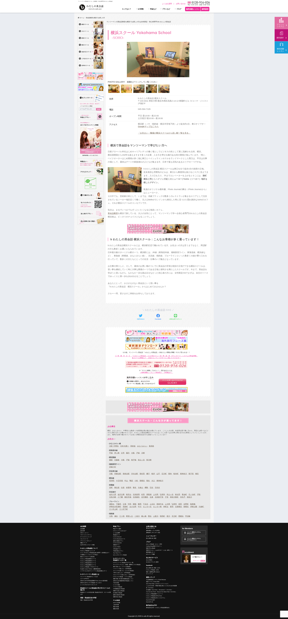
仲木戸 (182, 497)
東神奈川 (183, 474)
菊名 (148, 481)
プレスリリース (84, 538)
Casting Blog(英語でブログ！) (153, 546)
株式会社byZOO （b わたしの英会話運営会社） (158, 607)
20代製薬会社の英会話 (119, 588)
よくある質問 (167, 4)
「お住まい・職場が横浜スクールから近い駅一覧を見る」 (164, 133)
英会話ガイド (116, 534)
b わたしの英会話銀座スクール (88, 558)
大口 (153, 481)
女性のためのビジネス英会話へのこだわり (91, 582)
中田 (129, 504)
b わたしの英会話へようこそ (87, 550)
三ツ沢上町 (113, 509)
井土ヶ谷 (170, 494)
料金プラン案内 (117, 528)
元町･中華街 (114, 446)
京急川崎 (112, 497)
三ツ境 (121, 516)
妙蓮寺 (128, 487)
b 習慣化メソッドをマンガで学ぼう (89, 554)
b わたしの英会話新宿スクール (88, 560)
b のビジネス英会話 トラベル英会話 (122, 576)
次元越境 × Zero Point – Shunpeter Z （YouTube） (159, 589)
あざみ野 (132, 507)
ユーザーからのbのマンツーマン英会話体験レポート (93, 570)
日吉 (151, 487)
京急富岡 (136, 494)
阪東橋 (192, 504)
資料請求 (205, 9)
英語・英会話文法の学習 (86, 600)
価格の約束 (116, 608)
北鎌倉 (116, 460)
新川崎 (148, 460)
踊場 (134, 504)
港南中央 (159, 504)
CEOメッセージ (84, 532)
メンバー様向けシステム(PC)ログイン (194, 532)
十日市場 (119, 481)
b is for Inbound (117, 536)
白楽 (122, 487)
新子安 (191, 474)
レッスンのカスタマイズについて (88, 584)
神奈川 (189, 497)
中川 (139, 507)
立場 (124, 504)
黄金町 (184, 494)
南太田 (177, 494)
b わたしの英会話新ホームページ (154, 593)
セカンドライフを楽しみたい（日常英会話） (124, 574)
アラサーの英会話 (117, 586)
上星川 (155, 516)
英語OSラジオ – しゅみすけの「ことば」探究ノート (159, 550)
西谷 (149, 516)
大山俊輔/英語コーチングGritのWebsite (156, 579)
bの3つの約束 (116, 602)
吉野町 (186, 504)
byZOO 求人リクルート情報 (87, 544)
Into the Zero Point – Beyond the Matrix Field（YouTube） (161, 591)
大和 (111, 516)
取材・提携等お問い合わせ (153, 571)
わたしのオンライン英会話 (120, 555)
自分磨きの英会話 (117, 592)
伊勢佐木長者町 (115, 507)
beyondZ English (150, 599)
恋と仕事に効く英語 (151, 538)
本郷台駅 (117, 474)
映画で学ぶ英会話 (150, 548)
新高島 (151, 446)
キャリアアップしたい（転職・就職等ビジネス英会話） (127, 564)
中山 (126, 481)
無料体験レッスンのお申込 (153, 530)
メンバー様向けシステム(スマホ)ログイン (194, 539)
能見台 (128, 494)
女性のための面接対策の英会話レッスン (123, 580)
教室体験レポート (150, 552)
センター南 (157, 507)
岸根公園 (193, 507)
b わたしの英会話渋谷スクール (88, 562)
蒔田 (180, 504)
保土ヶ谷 (141, 460)
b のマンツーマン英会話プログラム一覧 (123, 562)
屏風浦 (148, 494)
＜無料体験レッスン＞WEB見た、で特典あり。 (156, 372)
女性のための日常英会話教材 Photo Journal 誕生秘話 (93, 580)
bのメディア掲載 (150, 554)
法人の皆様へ (149, 560)
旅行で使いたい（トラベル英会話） (122, 566)
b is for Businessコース (119, 538)
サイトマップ (149, 573)
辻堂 (122, 453)
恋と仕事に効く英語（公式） (153, 567)
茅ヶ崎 (116, 453)
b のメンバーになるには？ (120, 530)
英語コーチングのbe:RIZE (152, 581)
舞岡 (139, 504)
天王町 (174, 516)
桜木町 (175, 474)
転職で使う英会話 (117, 596)
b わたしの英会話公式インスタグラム (155, 597)
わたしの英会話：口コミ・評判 (154, 544)
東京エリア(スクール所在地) (87, 556)
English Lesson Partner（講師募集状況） (90, 568)
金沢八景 (112, 494)
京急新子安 (159, 497)
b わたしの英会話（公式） (153, 569)
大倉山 (140, 487)
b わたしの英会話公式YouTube (154, 595)
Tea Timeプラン (117, 552)
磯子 (148, 474)
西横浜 (180, 516)
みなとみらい (142, 446)
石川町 (164, 474)
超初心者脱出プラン (118, 540)
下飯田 (118, 504)
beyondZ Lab (149, 601)
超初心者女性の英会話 (118, 594)
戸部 (198, 494)
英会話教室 (113, 213)
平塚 (111, 453)
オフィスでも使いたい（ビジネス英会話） (124, 570)
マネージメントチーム (86, 534)
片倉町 (201, 507)
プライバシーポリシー (86, 540)
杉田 (143, 494)
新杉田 (142, 474)
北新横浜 (178, 507)
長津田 (111, 481)
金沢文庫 (121, 494)
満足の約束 (116, 606)
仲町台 (165, 507)
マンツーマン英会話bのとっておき (89, 576)
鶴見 (197, 474)
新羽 (171, 507)
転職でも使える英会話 (118, 590)
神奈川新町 (174, 497)
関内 (170, 474)
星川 (168, 516)
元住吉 (157, 487)
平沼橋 (187, 516)
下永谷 (145, 504)
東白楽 (116, 487)
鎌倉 (111, 460)
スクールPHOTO (84, 578)
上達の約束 (116, 604)
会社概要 (82, 528)
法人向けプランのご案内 (152, 562)
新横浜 (142, 481)
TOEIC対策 (116, 582)
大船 (133, 453)
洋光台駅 (134, 474)
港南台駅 (126, 474)
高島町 (125, 507)
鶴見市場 (127, 497)
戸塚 (138, 453)
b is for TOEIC (116, 546)
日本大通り (124, 446)
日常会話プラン (117, 548)
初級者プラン (116, 544)
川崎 (143, 453)
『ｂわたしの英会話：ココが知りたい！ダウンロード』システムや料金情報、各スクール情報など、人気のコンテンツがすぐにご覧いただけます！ (156, 357)
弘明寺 (162, 494)
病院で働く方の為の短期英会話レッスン (123, 578)
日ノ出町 (192, 494)
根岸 (153, 474)
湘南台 (111, 504)
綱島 (146, 487)
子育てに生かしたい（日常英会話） (122, 572)
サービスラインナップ (86, 536)
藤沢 (127, 453)
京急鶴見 (136, 497)
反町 (111, 487)
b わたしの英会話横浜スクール (88, 564)
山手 (158, 474)
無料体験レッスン (193, 9)
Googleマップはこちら (148, 126)
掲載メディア (83, 542)
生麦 (151, 497)
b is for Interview (117, 542)
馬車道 (132, 446)
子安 (166, 497)
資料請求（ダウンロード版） (153, 532)
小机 (136, 481)
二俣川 (137, 516)
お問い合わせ (181, 4)
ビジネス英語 (116, 584)
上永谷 (152, 504)
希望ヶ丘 (129, 516)
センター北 (147, 507)
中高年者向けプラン (118, 550)
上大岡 (155, 494)
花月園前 (144, 497)
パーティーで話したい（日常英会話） (122, 568)
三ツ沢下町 (123, 509)
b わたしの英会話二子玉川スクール (89, 566)
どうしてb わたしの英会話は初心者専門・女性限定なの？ (94, 552)
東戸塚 (133, 460)
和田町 (162, 516)
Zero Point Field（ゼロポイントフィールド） (157, 583)
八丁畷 (120, 497)
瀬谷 (116, 516)
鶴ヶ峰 (143, 516)
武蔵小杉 (112, 467)
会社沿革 (82, 530)
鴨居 (131, 481)
